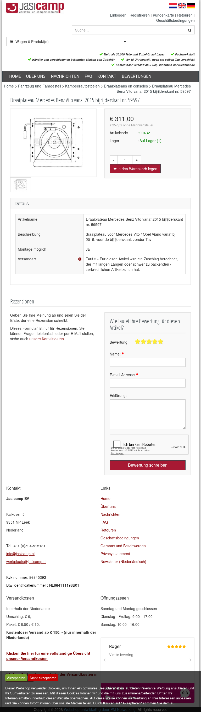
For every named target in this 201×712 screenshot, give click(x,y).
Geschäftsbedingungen (175, 20)
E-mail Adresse (123, 374)
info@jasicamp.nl (20, 553)
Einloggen (118, 15)
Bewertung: (119, 342)
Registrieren (140, 15)
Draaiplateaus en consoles (126, 86)
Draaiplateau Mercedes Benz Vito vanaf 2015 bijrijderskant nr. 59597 (154, 88)
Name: (116, 354)
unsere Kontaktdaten (46, 338)
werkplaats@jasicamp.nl (26, 561)
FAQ (88, 76)
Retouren (185, 15)
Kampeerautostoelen (82, 86)
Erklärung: (118, 395)
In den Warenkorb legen (136, 168)
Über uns (36, 76)
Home (15, 76)
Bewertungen (136, 76)
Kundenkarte (163, 15)
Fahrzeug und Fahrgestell (39, 86)
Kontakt (106, 76)
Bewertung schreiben (148, 465)
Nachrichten (65, 76)
